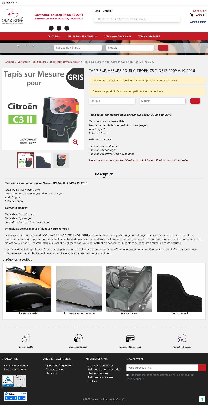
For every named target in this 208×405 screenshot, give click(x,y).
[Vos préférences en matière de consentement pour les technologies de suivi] (202, 399)
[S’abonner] (202, 367)
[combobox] (136, 19)
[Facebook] (51, 28)
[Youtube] (66, 28)
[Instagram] (59, 28)
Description (104, 174)
